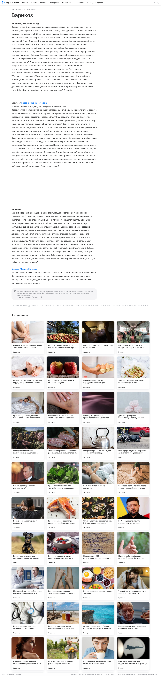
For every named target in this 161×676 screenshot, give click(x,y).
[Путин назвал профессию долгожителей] (28, 478)
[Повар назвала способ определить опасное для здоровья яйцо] (98, 372)
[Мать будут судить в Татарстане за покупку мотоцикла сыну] (133, 443)
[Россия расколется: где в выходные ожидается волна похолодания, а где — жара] (28, 548)
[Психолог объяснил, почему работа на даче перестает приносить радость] (63, 653)
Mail (3, 674)
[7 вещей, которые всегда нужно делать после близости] (133, 583)
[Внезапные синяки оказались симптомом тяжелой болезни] (63, 408)
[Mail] (3, 2)
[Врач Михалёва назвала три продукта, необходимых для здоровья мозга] (63, 513)
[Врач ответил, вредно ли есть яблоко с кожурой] (63, 372)
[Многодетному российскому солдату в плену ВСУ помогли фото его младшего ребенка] (133, 337)
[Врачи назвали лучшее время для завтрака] (98, 583)
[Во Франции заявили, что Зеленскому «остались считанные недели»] (133, 513)
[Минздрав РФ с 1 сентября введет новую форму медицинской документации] (28, 583)
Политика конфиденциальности (147, 674)
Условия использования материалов (90, 674)
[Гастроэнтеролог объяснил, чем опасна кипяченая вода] (98, 443)
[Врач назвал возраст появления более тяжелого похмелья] (133, 618)
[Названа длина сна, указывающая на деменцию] (98, 337)
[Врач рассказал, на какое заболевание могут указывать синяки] (63, 583)
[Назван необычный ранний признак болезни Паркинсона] (133, 548)
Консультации (16, 9)
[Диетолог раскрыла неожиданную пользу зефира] (133, 408)
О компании (10, 674)
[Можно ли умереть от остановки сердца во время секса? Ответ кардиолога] (28, 372)
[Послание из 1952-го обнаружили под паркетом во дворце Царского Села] (98, 548)
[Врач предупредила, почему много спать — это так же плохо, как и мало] (28, 408)
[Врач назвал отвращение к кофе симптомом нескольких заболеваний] (98, 653)
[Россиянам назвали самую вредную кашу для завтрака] (63, 548)
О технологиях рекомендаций (125, 674)
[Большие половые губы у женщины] (98, 478)
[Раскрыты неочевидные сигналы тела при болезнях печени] (28, 337)
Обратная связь (109, 674)
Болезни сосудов (30, 9)
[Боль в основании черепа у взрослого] (28, 513)
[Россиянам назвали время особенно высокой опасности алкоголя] (63, 618)
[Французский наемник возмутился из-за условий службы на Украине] (28, 443)
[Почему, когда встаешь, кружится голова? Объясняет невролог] (98, 408)
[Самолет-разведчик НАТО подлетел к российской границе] (133, 653)
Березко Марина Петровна (34, 103)
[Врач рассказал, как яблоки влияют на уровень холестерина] (63, 337)
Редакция (74, 674)
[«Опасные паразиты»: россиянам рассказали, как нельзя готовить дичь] (63, 443)
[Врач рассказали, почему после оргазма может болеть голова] (133, 478)
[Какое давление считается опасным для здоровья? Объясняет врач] (28, 618)
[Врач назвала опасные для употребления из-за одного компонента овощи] (63, 478)
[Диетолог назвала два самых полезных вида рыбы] (133, 372)
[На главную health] (12, 2)
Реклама (18, 674)
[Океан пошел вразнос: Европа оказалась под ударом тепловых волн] (98, 618)
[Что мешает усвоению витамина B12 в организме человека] (98, 513)
